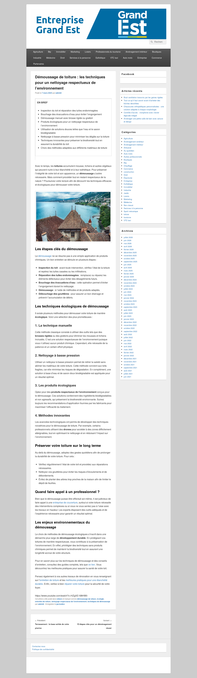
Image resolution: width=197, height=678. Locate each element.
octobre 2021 (129, 364)
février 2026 (129, 249)
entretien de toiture (49, 580)
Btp (49, 51)
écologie (100, 599)
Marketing (75, 51)
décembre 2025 (130, 252)
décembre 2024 (130, 279)
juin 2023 (127, 316)
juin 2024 (127, 291)
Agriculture (38, 51)
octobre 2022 (129, 328)
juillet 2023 (128, 313)
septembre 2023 (130, 307)
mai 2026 (127, 243)
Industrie (37, 57)
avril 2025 (128, 267)
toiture (59, 599)
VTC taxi (114, 57)
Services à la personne (80, 57)
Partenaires (38, 63)
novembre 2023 (130, 301)
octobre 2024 (129, 285)
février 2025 (129, 273)
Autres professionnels (133, 156)
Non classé (128, 205)
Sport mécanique (131, 211)
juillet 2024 (128, 288)
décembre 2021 (130, 358)
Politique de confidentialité (43, 649)
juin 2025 (127, 264)
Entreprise (142, 57)
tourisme (127, 217)
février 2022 (129, 352)
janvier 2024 (129, 298)
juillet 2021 (128, 373)
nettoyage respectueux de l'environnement (69, 601)
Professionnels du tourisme (108, 51)
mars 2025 (128, 270)
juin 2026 (127, 240)
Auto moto (127, 57)
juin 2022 (127, 340)
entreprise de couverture (65, 502)
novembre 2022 (130, 325)
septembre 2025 (130, 261)
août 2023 (128, 310)
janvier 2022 (129, 355)
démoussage (44, 256)
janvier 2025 (129, 276)
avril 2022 (128, 346)
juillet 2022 (128, 337)
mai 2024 (127, 295)
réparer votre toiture (75, 583)
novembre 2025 (130, 255)
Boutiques (156, 51)
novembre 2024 (130, 282)
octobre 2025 (129, 258)
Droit (62, 57)
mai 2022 (127, 343)
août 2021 (128, 370)
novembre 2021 (130, 361)
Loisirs (88, 51)
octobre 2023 (129, 304)
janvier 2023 (129, 319)
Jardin (126, 193)
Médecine (50, 57)
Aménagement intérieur (136, 51)
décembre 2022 (130, 322)
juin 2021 (127, 376)
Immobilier (61, 51)
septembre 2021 (130, 367)
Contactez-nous (38, 646)
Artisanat (127, 147)
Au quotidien (129, 150)
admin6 (59, 93)
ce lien (91, 564)
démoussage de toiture (86, 599)
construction (129, 171)
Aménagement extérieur (134, 141)
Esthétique (100, 57)
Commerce (157, 57)
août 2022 (128, 334)
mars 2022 (128, 349)
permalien (60, 604)
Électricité (128, 177)
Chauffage (128, 165)
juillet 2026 (128, 237)
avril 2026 (128, 246)
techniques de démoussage (99, 601)
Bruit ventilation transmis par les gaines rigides (143, 97)
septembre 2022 (130, 331)
